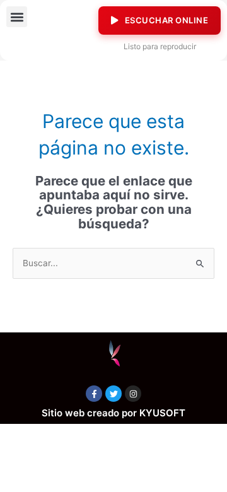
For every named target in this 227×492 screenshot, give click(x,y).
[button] (16, 16)
